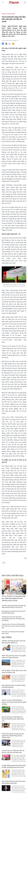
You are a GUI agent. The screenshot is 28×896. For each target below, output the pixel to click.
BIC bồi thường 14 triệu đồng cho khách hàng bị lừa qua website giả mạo (13, 719)
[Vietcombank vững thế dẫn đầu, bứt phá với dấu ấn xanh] (14, 2)
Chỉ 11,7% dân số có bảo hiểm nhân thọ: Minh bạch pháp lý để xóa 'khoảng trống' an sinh (14, 598)
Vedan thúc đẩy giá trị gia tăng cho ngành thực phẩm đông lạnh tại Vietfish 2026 (13, 735)
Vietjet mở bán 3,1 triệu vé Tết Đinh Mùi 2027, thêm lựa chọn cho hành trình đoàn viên (13, 626)
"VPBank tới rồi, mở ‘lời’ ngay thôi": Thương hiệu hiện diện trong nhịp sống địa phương (13, 618)
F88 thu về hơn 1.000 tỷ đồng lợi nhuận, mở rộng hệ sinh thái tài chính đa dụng (14, 702)
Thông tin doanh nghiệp (8, 13)
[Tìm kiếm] (25, 2)
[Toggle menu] (3, 2)
